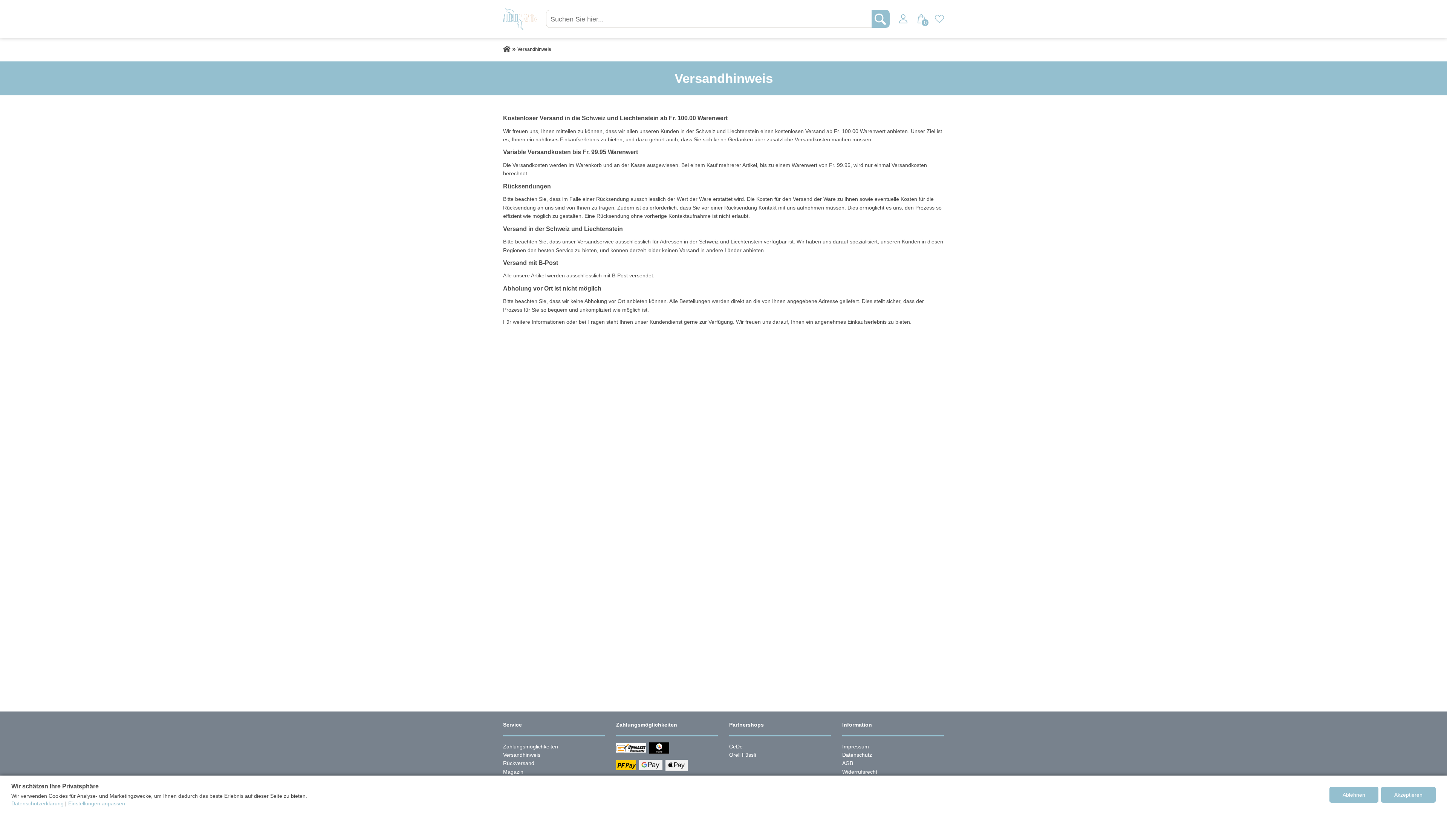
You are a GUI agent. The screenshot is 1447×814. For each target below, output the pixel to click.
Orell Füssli (742, 755)
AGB (847, 763)
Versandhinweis (521, 755)
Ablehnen (1354, 795)
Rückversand (518, 763)
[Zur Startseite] (507, 49)
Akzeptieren (1408, 795)
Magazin (513, 772)
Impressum (855, 747)
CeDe (736, 747)
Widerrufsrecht (859, 772)
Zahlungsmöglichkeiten (530, 747)
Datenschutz (857, 755)
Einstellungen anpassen (96, 803)
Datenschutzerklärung (37, 803)
